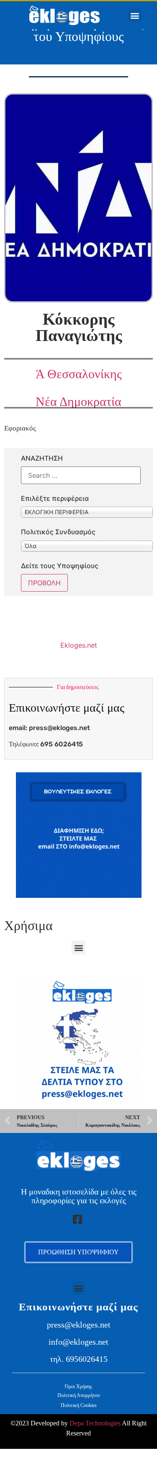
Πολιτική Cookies (79, 1405)
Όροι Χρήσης (78, 1386)
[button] (135, 15)
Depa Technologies (95, 1423)
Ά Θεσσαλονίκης (79, 374)
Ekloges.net (78, 645)
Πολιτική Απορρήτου (78, 1395)
